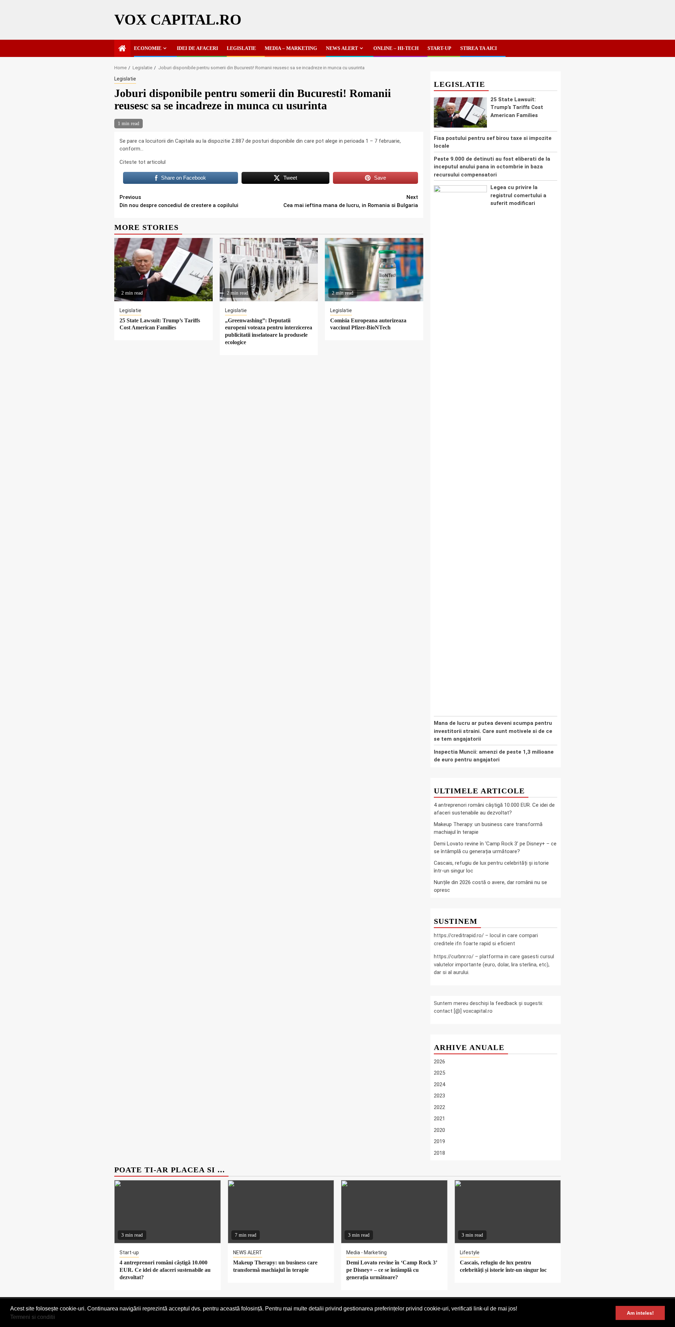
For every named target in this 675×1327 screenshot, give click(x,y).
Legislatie (241, 48)
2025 (439, 1073)
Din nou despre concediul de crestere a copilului (179, 201)
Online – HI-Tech (396, 48)
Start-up (439, 48)
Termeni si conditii (32, 1317)
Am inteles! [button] (640, 1313)
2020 (439, 1130)
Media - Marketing (366, 1252)
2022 (439, 1107)
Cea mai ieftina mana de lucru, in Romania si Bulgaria (350, 201)
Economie (147, 48)
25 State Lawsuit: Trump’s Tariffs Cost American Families (516, 107)
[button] (58, 1318)
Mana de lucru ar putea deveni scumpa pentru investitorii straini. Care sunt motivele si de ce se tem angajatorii (493, 731)
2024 (439, 1084)
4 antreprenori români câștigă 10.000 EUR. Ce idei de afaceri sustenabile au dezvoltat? (165, 1270)
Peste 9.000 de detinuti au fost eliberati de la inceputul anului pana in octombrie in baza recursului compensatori (492, 167)
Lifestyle (470, 1252)
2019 (439, 1141)
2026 (439, 1061)
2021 (439, 1118)
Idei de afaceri (197, 48)
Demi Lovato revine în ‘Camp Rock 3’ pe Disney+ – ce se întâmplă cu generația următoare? (391, 1270)
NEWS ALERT (342, 48)
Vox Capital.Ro (178, 20)
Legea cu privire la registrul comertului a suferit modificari (518, 195)
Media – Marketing (291, 48)
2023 (439, 1096)
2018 (439, 1153)
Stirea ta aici (478, 48)
